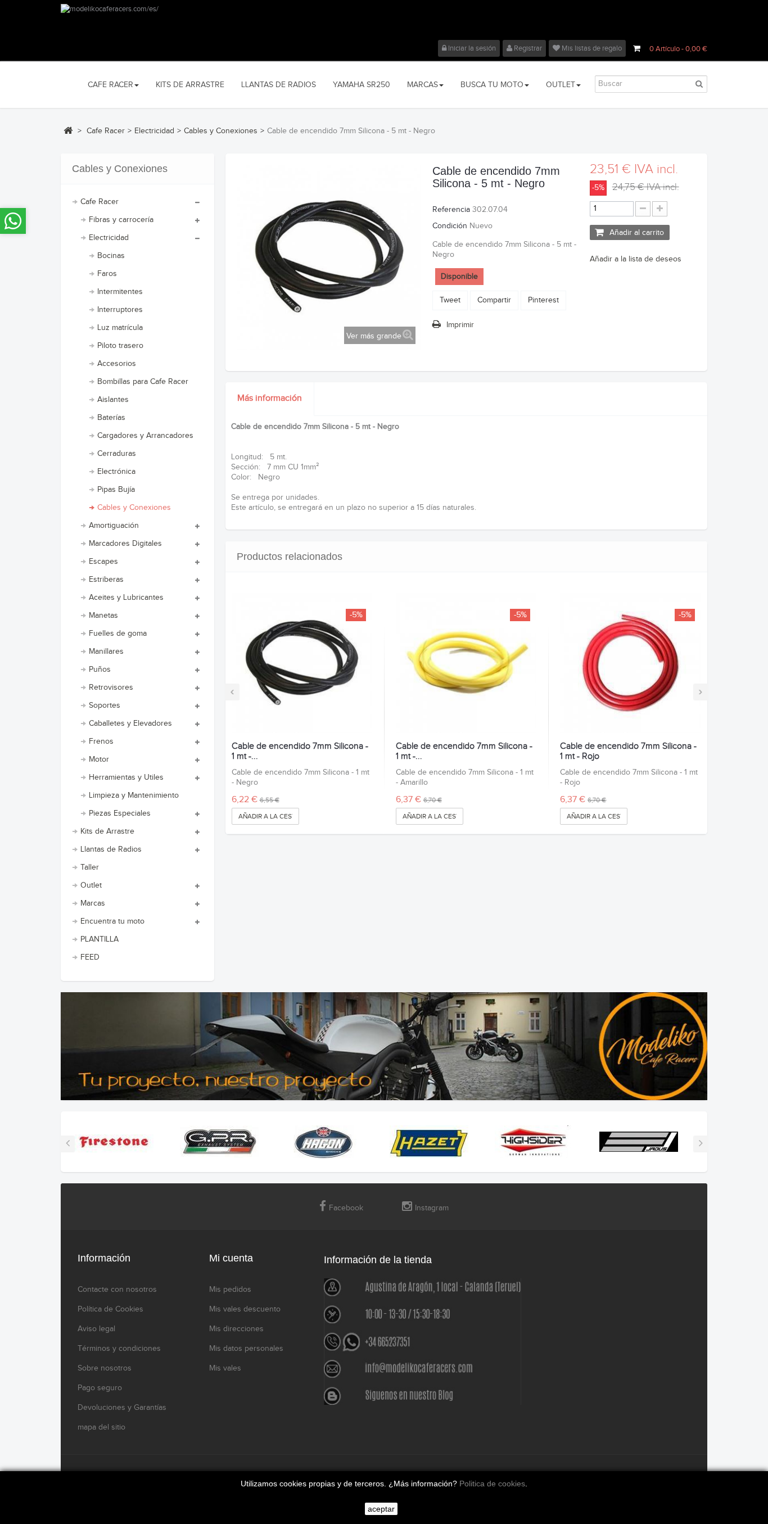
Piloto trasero (120, 345)
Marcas (92, 903)
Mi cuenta (231, 1258)
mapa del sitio (101, 1427)
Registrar (527, 48)
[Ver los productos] (114, 1141)
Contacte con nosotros (117, 1289)
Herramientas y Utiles (126, 777)
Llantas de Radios (111, 849)
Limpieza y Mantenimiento (134, 795)
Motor (99, 759)
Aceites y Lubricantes (126, 597)
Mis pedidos (230, 1289)
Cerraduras (116, 453)
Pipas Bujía (116, 489)
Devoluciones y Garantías (122, 1407)
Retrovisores (111, 687)
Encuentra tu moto (112, 921)
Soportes (104, 705)
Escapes (103, 561)
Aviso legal (96, 1328)
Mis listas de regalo (591, 48)
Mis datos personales (246, 1348)
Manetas (103, 615)
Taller (89, 867)
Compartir (494, 300)
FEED (90, 957)
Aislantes (113, 399)
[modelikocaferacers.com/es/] (384, 22)
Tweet (450, 300)
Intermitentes (120, 291)
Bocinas (111, 255)
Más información (269, 398)
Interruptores (120, 309)
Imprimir (460, 324)
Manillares (106, 651)
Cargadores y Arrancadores (145, 435)
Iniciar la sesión (471, 48)
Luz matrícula (120, 327)
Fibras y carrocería (121, 219)
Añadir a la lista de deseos (635, 259)
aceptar (381, 1508)
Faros (107, 273)
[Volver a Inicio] (68, 130)
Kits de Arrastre (107, 831)
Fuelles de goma (118, 633)
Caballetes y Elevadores (130, 723)
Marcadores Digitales (125, 543)
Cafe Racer (99, 201)
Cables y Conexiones (134, 507)
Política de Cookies (110, 1309)
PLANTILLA (99, 939)
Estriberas (106, 579)
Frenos (101, 741)
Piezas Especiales (120, 813)
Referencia (451, 209)
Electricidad (109, 237)
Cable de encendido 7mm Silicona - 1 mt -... (300, 751)
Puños (100, 669)
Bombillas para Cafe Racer (142, 381)
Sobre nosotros (105, 1368)
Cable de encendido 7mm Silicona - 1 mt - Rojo (628, 751)
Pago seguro (100, 1387)
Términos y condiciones (119, 1348)
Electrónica (116, 471)
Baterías (111, 417)
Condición (449, 225)
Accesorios (116, 363)
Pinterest (543, 300)
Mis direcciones (236, 1328)
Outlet (91, 885)
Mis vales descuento (245, 1309)
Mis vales (225, 1368)
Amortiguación (114, 525)
